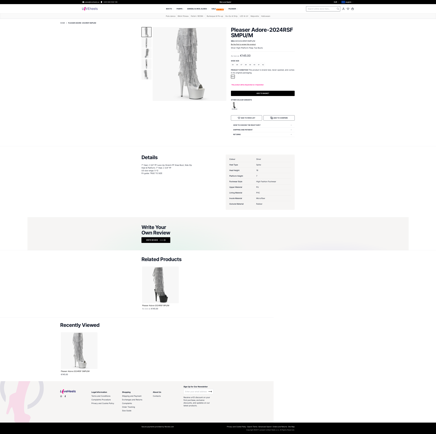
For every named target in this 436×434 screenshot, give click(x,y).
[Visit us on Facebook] (65, 396)
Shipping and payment (243, 130)
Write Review (152, 240)
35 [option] (233, 65)
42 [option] (263, 65)
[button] (337, 2)
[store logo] (90, 9)
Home (62, 23)
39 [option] (250, 65)
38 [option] (246, 65)
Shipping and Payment (131, 396)
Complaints (127, 403)
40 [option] (254, 65)
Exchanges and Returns (132, 399)
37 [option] (241, 65)
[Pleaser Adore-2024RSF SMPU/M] (79, 350)
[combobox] (323, 8)
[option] (234, 105)
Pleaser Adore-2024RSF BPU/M (155, 305)
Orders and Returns (280, 427)
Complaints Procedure (101, 399)
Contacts (157, 396)
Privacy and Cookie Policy (102, 403)
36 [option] (237, 65)
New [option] (232, 76)
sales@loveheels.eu (92, 2)
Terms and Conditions (100, 396)
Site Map (291, 427)
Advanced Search (265, 427)
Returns (237, 134)
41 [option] (259, 65)
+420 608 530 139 (110, 2)
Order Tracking (128, 407)
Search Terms (252, 427)
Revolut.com (169, 427)
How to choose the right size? (247, 125)
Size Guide (126, 410)
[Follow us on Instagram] (61, 396)
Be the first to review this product (243, 44)
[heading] (218, 157)
